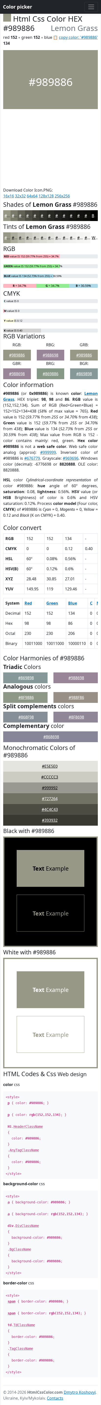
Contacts (55, 1398)
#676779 (32, 458)
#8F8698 (76, 717)
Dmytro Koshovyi (80, 1392)
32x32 (20, 196)
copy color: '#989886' (78, 37)
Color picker (17, 6)
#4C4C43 (50, 809)
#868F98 (26, 717)
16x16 (8, 196)
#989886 (17, 355)
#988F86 (76, 697)
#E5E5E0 (50, 766)
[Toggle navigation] (91, 7)
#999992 (50, 788)
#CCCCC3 (49, 777)
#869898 (84, 373)
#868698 (51, 736)
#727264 (50, 798)
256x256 (62, 196)
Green (52, 603)
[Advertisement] (50, 148)
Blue (72, 603)
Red (28, 603)
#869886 (50, 373)
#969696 (70, 458)
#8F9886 (26, 697)
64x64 (32, 196)
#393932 (50, 820)
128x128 (46, 196)
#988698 (50, 355)
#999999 (48, 452)
